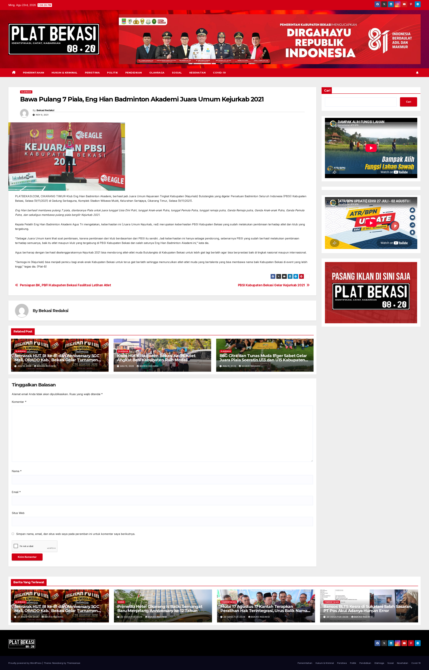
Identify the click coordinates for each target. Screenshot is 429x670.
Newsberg (57, 663)
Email (16, 492)
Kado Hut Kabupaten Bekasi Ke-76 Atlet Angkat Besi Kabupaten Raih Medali (156, 357)
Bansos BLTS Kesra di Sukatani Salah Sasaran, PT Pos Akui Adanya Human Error (367, 608)
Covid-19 (219, 72)
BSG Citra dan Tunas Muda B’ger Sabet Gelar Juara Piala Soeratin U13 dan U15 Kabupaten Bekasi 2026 (263, 359)
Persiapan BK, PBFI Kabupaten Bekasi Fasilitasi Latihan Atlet (65, 285)
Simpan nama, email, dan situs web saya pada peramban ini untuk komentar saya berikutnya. (75, 534)
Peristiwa (92, 72)
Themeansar (73, 663)
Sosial (177, 72)
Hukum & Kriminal (65, 72)
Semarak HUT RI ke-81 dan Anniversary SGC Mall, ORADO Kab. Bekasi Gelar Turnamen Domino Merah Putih (56, 359)
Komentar (19, 401)
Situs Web (18, 513)
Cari (327, 90)
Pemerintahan (33, 72)
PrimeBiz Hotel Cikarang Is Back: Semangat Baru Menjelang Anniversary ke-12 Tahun (159, 608)
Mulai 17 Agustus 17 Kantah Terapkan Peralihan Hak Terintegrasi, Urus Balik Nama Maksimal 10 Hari (263, 610)
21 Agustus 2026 (28, 617)
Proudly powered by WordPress (25, 663)
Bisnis (121, 602)
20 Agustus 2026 (131, 617)
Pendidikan (133, 72)
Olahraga (157, 72)
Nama (17, 471)
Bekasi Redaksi (45, 110)
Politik (112, 72)
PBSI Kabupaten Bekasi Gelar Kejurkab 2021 (271, 285)
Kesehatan (197, 72)
